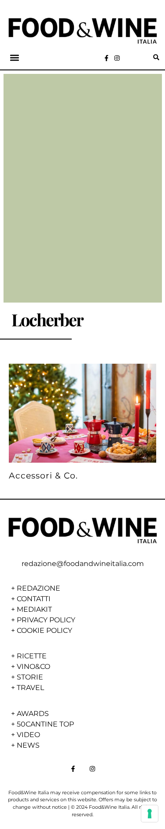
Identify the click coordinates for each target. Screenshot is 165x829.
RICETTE (32, 656)
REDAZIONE (38, 588)
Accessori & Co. (43, 475)
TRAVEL (30, 687)
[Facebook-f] (106, 58)
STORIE (30, 677)
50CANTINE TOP (45, 724)
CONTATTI (34, 599)
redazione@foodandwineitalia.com (83, 563)
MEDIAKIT (34, 609)
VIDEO (28, 734)
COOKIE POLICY (44, 630)
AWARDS (33, 713)
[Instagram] (117, 58)
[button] (14, 57)
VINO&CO (33, 666)
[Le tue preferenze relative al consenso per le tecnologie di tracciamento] (149, 813)
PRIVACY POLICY (46, 620)
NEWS (28, 745)
